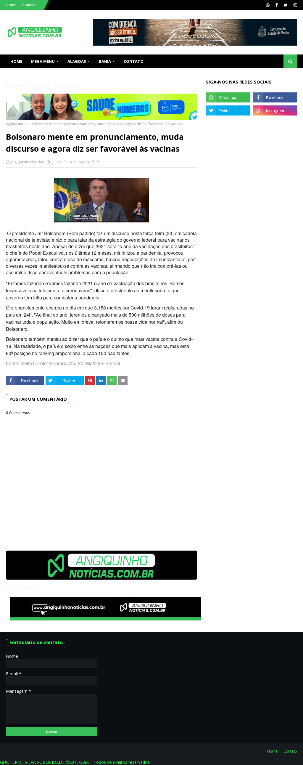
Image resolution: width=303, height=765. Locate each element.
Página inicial (17, 123)
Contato (29, 4)
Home (11, 4)
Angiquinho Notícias (27, 161)
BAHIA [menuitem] (105, 61)
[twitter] (285, 5)
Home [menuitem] (16, 61)
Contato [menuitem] (134, 61)
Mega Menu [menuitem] (43, 61)
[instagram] (294, 5)
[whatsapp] (268, 5)
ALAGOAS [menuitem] (76, 61)
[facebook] (276, 5)
